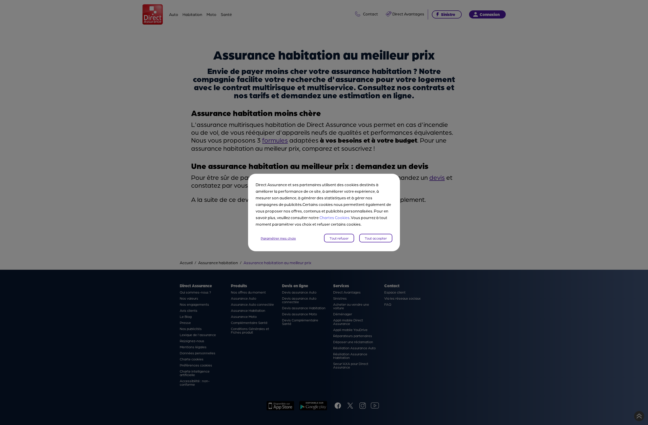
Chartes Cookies (334, 217)
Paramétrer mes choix (278, 238)
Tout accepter (376, 238)
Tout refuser (339, 238)
